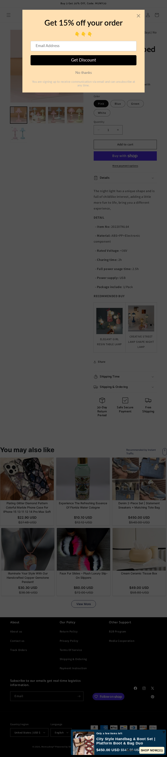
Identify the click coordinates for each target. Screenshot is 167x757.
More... (131, 750)
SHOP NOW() (152, 750)
